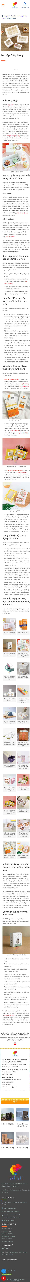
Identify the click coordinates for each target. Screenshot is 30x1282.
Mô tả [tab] (16, 69)
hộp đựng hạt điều (23, 433)
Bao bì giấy (20, 16)
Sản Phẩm (13, 16)
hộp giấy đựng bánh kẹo (14, 470)
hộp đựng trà (15, 430)
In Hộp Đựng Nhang (7, 1148)
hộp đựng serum (24, 386)
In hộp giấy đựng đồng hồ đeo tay (22, 1125)
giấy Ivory (10, 104)
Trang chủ (6, 16)
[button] (3, 5)
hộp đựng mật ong (22, 213)
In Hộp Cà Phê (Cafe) (7, 1124)
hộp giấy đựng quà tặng (13, 136)
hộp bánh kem (22, 472)
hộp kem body (25, 384)
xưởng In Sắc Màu (9, 1015)
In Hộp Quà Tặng (22, 1148)
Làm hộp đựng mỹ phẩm (11, 379)
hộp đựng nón (10, 236)
